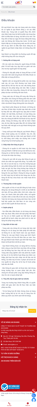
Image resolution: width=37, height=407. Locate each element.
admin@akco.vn (13, 344)
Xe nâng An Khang (19, 393)
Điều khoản (8, 20)
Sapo (2, 395)
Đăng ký (32, 311)
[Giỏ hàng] (34, 3)
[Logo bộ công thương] (10, 387)
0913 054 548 (17, 341)
